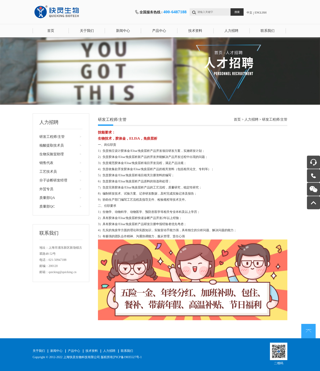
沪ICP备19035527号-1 (127, 357)
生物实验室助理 (51, 154)
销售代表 (46, 163)
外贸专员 (46, 189)
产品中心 (159, 30)
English (260, 12)
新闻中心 (123, 30)
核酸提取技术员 (51, 145)
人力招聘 (231, 30)
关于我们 (87, 30)
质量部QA (47, 198)
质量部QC (47, 206)
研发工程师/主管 (52, 136)
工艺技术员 (48, 171)
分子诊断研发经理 (53, 180)
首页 (50, 30)
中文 (249, 12)
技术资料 (195, 30)
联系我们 (268, 30)
